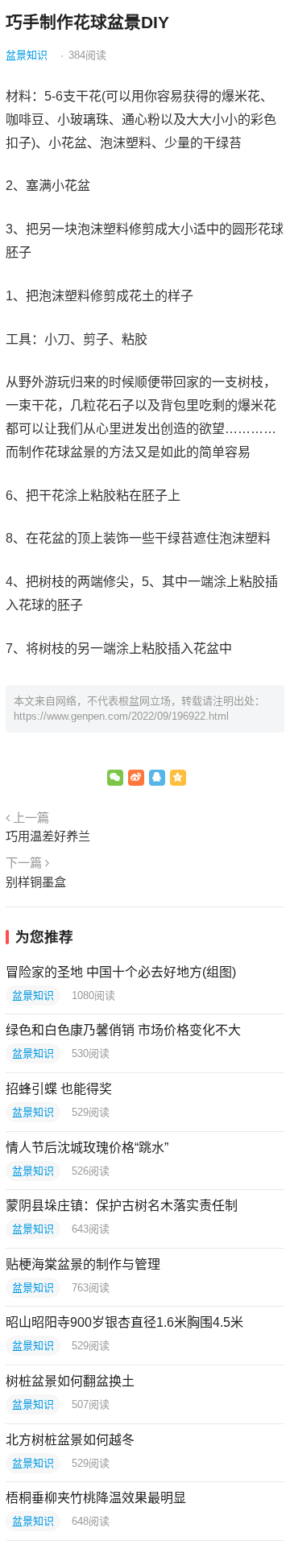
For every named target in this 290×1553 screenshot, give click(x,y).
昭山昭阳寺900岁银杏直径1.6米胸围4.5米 (124, 1322)
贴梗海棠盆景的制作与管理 (83, 1264)
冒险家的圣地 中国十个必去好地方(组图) (121, 972)
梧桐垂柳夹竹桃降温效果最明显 (96, 1498)
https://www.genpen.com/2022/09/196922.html (121, 716)
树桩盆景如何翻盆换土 (70, 1381)
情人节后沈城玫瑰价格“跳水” (87, 1147)
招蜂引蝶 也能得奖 (59, 1089)
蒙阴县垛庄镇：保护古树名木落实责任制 (122, 1205)
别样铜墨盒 (36, 882)
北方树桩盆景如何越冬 (70, 1440)
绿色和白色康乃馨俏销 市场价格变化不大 (123, 1030)
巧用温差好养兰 (48, 836)
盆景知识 (27, 55)
